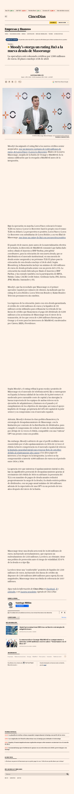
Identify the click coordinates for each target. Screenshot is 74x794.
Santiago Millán (37, 75)
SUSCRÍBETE (53, 22)
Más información (12, 665)
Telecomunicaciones (15, 34)
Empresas (10, 656)
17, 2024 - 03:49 (30, 77)
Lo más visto (9, 757)
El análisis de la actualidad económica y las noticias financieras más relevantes (31, 612)
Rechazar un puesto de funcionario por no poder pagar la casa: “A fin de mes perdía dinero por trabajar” (35, 761)
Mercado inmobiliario (41, 34)
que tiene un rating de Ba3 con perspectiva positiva (42, 237)
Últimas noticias (58, 34)
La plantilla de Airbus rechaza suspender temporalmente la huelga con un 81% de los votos (37, 735)
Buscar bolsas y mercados (13, 769)
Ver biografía (20, 606)
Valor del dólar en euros (63, 10)
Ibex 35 (7, 10)
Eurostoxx (12, 778)
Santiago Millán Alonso (25, 631)
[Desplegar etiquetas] (65, 656)
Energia (24, 34)
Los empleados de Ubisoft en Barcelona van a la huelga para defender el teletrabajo (35, 739)
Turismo (51, 34)
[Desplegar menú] (6, 16)
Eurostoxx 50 (46, 10)
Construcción (30, 34)
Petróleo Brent (32, 10)
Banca (6, 34)
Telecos (10, 44)
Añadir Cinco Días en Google (61, 81)
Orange (29, 656)
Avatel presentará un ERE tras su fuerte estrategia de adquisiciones (42, 628)
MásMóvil (34, 656)
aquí (45, 665)
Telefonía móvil (57, 656)
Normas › (64, 617)
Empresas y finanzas (18, 29)
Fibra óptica (42, 656)
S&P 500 (18, 10)
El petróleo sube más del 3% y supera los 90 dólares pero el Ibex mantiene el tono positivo (43, 39)
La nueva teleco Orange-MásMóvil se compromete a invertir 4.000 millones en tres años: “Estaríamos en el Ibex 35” (42, 642)
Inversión (49, 656)
